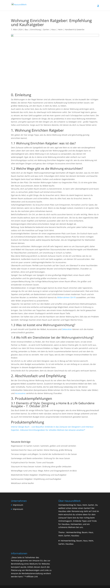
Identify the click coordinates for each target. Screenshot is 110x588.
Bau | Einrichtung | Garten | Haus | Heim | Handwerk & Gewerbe (54, 29)
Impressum (18, 505)
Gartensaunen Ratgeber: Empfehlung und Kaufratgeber (36, 479)
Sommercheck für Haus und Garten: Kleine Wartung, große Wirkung (41, 450)
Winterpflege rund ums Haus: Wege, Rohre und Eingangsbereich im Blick (44, 470)
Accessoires (20, 393)
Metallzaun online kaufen (22, 483)
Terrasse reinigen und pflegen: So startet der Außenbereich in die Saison (44, 454)
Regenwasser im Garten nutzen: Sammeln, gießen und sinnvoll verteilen (43, 446)
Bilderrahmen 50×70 (66, 297)
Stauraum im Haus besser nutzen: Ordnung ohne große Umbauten (41, 466)
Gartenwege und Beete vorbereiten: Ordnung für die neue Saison (40, 458)
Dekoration (67, 329)
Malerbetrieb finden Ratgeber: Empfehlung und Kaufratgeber (39, 475)
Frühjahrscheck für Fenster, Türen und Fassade (32, 462)
